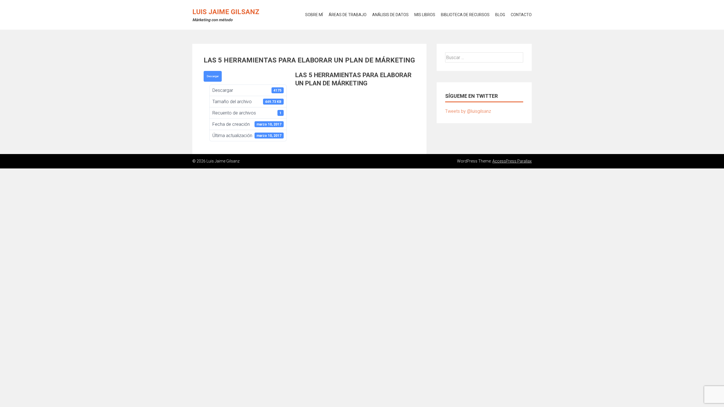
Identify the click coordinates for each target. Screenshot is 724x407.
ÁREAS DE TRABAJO (348, 14)
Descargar (213, 76)
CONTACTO (521, 14)
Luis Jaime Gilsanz (225, 12)
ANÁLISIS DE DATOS (390, 14)
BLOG (500, 14)
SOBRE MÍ (314, 14)
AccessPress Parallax (512, 161)
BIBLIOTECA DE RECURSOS (465, 14)
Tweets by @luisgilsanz (468, 111)
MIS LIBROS (424, 14)
